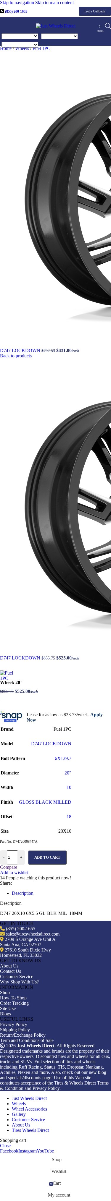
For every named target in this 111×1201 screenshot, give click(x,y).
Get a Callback (95, 11)
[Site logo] (55, 25)
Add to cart (47, 857)
